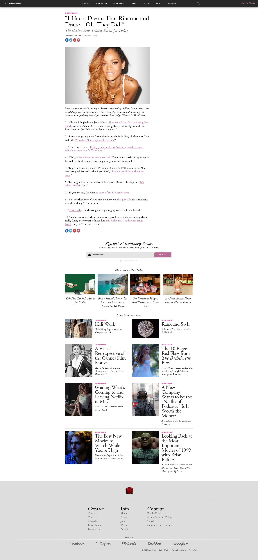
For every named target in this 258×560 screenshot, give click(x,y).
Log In (252, 3)
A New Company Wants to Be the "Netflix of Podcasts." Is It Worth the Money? (177, 401)
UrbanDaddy (12, 3)
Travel (133, 3)
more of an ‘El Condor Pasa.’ (114, 192)
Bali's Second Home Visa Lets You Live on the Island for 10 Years (113, 302)
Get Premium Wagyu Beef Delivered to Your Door (145, 302)
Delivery (172, 3)
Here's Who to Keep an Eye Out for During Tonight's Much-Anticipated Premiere (177, 371)
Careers (124, 517)
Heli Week (105, 324)
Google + (180, 544)
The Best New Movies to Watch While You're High (108, 443)
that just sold (124, 199)
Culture (146, 3)
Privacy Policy (193, 550)
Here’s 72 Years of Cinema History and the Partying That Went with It (109, 371)
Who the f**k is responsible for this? (95, 140)
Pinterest (129, 544)
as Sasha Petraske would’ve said (93, 157)
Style (119, 3)
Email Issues (94, 525)
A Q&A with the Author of (177, 468)
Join (123, 521)
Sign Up (244, 3)
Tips (90, 517)
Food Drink (101, 3)
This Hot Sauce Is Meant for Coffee (80, 300)
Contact (92, 513)
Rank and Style (176, 324)
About (124, 513)
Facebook (77, 544)
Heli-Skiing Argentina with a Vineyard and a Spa (108, 331)
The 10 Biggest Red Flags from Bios (176, 355)
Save (74, 40)
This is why (75, 210)
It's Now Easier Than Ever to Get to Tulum (178, 300)
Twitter (155, 544)
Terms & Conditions (179, 550)
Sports (159, 3)
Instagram (103, 544)
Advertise (93, 521)
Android (125, 529)
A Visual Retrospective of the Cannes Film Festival (110, 355)
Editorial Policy (164, 550)
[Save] (78, 40)
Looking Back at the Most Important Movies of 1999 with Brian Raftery (177, 448)
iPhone (124, 525)
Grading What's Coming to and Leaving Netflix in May (110, 394)
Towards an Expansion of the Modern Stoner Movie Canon (109, 457)
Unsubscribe (94, 529)
